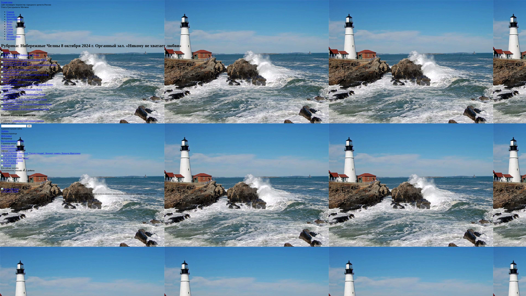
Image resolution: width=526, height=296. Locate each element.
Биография (12, 17)
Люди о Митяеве (14, 19)
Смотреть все (14, 151)
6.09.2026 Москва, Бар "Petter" (15, 158)
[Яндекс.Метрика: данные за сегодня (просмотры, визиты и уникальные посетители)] (10, 189)
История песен (13, 36)
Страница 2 (17, 121)
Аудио (9, 26)
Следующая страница (34, 121)
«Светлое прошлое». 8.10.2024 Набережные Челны (25, 74)
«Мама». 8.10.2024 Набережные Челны (19, 70)
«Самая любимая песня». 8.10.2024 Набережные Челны (27, 84)
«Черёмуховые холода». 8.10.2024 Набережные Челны (26, 104)
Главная (10, 12)
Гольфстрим (6, 2)
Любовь (4, 131)
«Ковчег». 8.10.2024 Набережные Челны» (20, 79)
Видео (9, 22)
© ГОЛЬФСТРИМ (9, 191)
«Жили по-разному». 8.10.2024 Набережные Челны (25, 109)
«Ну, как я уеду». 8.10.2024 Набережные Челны (23, 94)
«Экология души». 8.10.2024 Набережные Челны (24, 99)
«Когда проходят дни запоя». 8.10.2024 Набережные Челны (28, 65)
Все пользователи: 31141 (12, 141)
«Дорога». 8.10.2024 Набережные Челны (20, 55)
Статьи (10, 29)
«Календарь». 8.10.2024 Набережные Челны (21, 89)
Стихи (10, 31)
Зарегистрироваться (10, 148)
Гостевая (11, 39)
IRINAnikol (6, 136)
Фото (9, 24)
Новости (11, 14)
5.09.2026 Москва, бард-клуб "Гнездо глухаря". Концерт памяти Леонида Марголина (40, 153)
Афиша (10, 34)
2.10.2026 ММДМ (9, 163)
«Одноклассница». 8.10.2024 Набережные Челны (24, 60)
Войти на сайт (8, 146)
